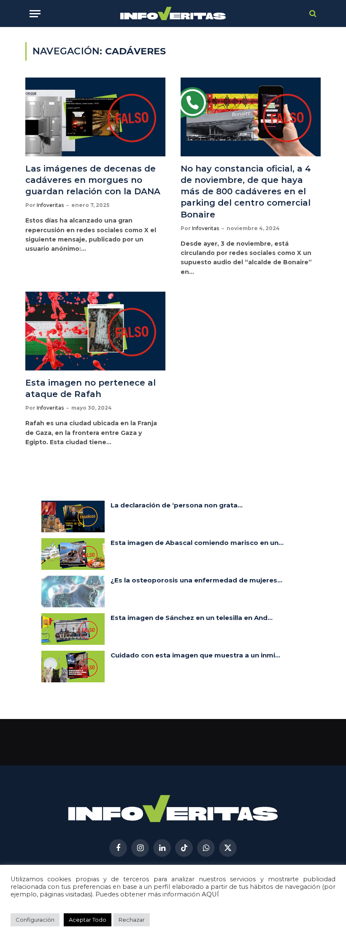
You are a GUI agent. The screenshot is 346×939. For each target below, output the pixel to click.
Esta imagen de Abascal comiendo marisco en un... (197, 543)
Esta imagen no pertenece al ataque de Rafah (90, 388)
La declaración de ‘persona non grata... (177, 505)
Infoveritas (50, 205)
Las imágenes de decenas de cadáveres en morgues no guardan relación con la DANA (94, 180)
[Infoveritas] (173, 13)
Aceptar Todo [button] (87, 919)
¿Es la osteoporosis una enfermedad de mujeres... (196, 580)
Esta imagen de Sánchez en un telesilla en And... (192, 618)
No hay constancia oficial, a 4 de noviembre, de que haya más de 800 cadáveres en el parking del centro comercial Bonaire (246, 192)
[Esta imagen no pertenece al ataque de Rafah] (95, 331)
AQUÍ (210, 894)
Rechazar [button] (132, 919)
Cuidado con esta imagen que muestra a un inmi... (195, 655)
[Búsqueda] (312, 13)
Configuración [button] (35, 919)
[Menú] (35, 13)
